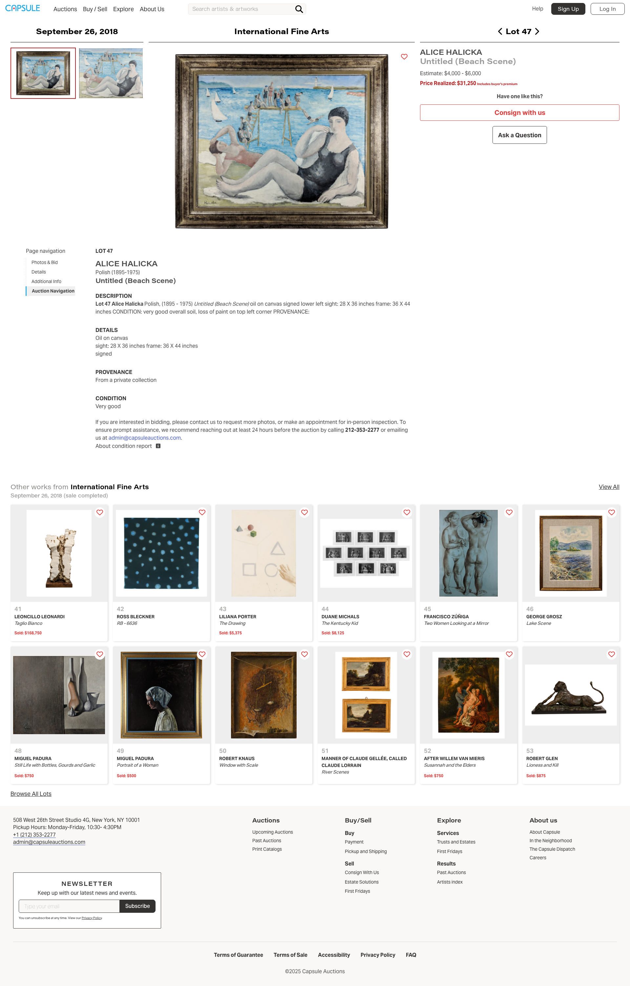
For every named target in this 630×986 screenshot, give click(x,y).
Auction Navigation (53, 291)
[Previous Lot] (500, 31)
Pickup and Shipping (366, 851)
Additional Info (46, 281)
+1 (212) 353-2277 (34, 834)
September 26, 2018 (77, 31)
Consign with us (519, 113)
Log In (607, 8)
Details (39, 272)
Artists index (450, 882)
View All (609, 487)
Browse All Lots (31, 794)
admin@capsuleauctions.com (145, 437)
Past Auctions (451, 872)
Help (537, 8)
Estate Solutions (362, 882)
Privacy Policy (92, 918)
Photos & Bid (45, 262)
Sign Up (568, 8)
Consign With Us (362, 872)
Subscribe (137, 906)
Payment (354, 842)
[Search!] (299, 9)
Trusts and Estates (456, 842)
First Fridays (357, 891)
